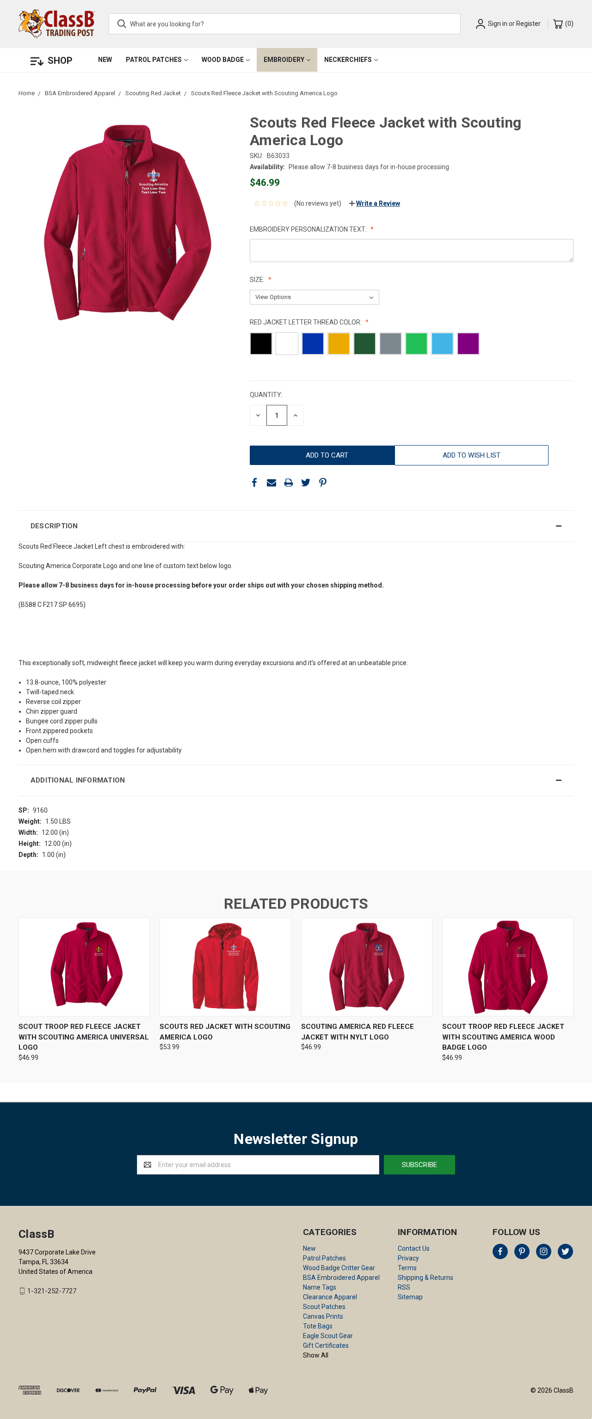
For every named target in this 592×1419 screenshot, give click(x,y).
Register (528, 23)
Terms (407, 1268)
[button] (296, 526)
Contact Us (414, 1248)
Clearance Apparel (330, 1297)
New (105, 59)
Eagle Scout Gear (328, 1335)
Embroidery (284, 59)
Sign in (497, 23)
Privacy (408, 1258)
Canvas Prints (323, 1316)
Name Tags (319, 1287)
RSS (404, 1287)
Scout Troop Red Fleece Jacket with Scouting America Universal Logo (83, 1037)
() (569, 23)
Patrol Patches (154, 59)
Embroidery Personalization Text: (309, 229)
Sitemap (410, 1297)
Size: (258, 279)
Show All (315, 1355)
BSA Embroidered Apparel (341, 1277)
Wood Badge (223, 59)
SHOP (60, 60)
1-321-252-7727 (51, 1291)
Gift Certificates (326, 1345)
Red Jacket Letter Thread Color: (306, 322)
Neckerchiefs (348, 59)
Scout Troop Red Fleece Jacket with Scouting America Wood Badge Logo (503, 1037)
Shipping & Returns (425, 1277)
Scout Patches (324, 1306)
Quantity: (266, 394)
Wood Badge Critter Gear (339, 1268)
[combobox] (285, 23)
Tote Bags (318, 1326)
